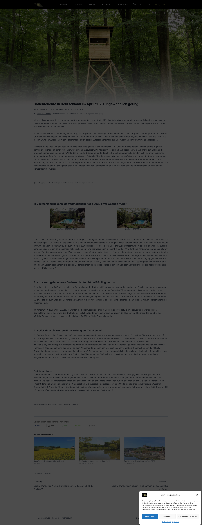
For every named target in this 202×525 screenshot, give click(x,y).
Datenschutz (166, 522)
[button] (197, 495)
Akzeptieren (150, 516)
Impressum (175, 522)
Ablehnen (167, 516)
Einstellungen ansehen (187, 516)
